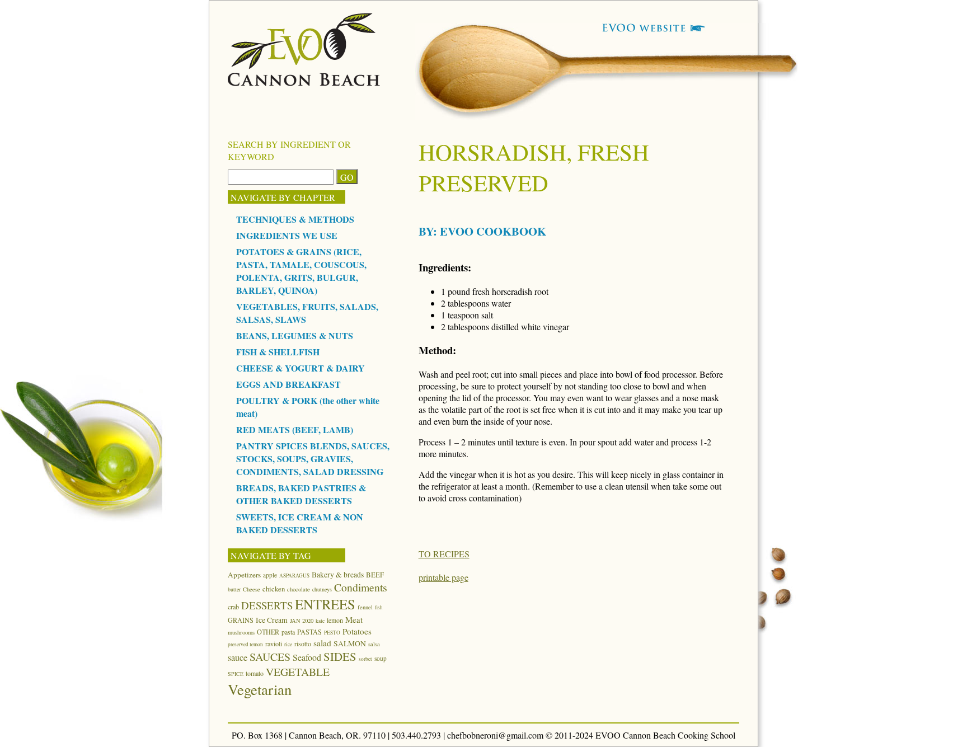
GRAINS (241, 620)
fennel (365, 607)
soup (380, 658)
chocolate (298, 589)
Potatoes (357, 631)
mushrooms (241, 632)
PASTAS (309, 631)
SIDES (339, 656)
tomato (255, 673)
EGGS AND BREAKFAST (288, 384)
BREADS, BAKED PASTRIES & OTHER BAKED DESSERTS (301, 494)
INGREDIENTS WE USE (286, 235)
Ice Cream (272, 620)
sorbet (365, 659)
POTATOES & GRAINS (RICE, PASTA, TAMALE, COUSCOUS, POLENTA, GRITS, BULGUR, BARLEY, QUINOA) (301, 271)
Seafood (307, 657)
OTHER (268, 631)
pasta (288, 631)
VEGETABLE (298, 671)
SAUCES (270, 656)
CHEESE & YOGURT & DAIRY (300, 367)
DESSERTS (267, 605)
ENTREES (325, 604)
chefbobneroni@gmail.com (495, 735)
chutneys (322, 589)
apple (270, 575)
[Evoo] (304, 82)
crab (233, 606)
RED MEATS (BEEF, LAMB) (294, 429)
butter (234, 589)
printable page (443, 577)
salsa (374, 644)
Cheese (251, 589)
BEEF (375, 575)
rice (288, 644)
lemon (335, 620)
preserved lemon (245, 644)
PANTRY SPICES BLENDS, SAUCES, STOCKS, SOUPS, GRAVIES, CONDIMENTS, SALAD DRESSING (312, 458)
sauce (237, 657)
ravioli (273, 643)
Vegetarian (260, 689)
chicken (273, 589)
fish (379, 607)
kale (320, 620)
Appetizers (244, 575)
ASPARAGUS (294, 575)
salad (322, 643)
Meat (354, 619)
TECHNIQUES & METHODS (295, 219)
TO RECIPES (444, 554)
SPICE (235, 674)
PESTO (332, 632)
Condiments (360, 587)
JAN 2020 (301, 620)
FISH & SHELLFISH (278, 351)
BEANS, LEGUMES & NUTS (294, 335)
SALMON (350, 643)
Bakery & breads (338, 575)
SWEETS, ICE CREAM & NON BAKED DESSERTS (299, 523)
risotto (302, 643)
